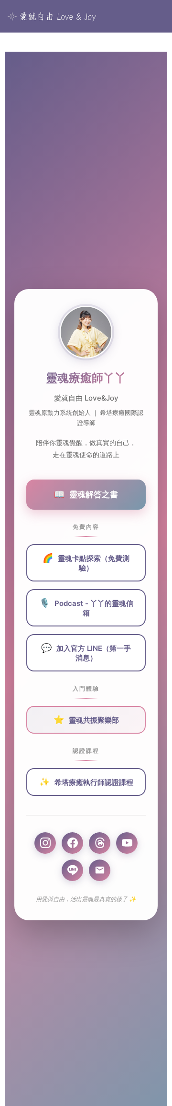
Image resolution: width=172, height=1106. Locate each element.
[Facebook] (72, 843)
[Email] (99, 870)
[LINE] (72, 870)
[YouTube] (127, 843)
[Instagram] (45, 843)
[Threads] (99, 843)
